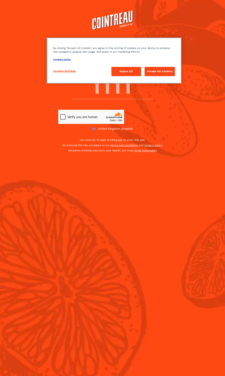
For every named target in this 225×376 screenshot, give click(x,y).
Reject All (126, 71)
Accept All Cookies (159, 71)
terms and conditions (124, 145)
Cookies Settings (64, 71)
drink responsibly (145, 150)
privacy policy (153, 145)
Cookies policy (62, 59)
